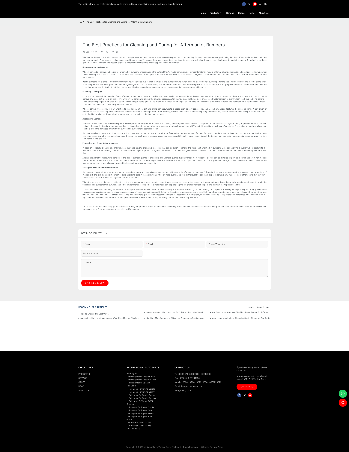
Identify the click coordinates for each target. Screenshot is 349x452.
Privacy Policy (216, 447)
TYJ (80, 22)
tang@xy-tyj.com (182, 390)
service (251, 307)
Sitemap (205, 447)
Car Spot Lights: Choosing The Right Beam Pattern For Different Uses (241, 312)
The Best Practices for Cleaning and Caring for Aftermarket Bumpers (118, 22)
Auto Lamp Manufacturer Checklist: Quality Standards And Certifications (241, 318)
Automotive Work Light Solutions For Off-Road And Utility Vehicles (175, 312)
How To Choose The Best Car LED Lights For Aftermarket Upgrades (94, 314)
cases (259, 307)
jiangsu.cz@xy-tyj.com (192, 386)
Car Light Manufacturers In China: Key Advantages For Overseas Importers (175, 318)
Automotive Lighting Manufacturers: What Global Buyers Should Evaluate (109, 318)
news (267, 307)
